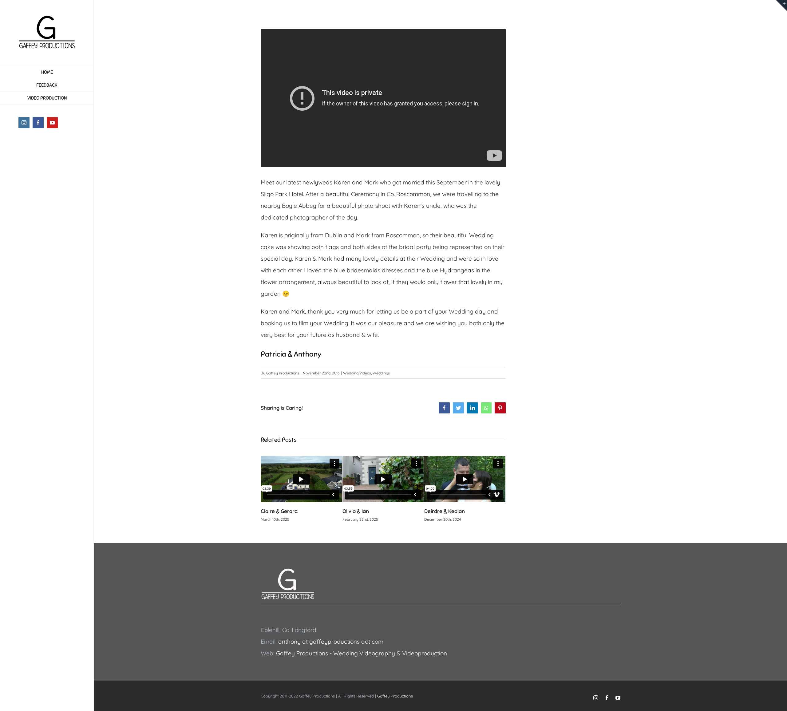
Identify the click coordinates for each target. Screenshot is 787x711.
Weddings (381, 373)
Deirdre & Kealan (444, 511)
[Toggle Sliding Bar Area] (781, 5)
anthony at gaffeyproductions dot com (330, 641)
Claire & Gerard (279, 511)
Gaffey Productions (282, 373)
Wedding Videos (357, 373)
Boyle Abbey (299, 205)
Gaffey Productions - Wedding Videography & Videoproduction (361, 653)
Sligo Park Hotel (282, 194)
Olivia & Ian (355, 511)
